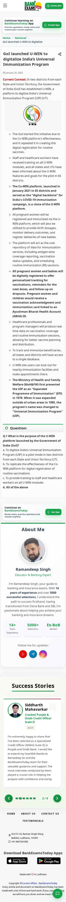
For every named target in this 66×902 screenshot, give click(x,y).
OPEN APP (56, 5)
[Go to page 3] (24, 798)
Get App (55, 512)
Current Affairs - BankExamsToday (39, 883)
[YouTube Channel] (23, 654)
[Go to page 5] (31, 798)
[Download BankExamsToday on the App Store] (17, 860)
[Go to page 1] (9, 798)
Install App (54, 25)
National (21, 38)
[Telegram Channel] (33, 654)
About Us (28, 813)
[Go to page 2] (20, 798)
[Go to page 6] (34, 798)
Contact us (50, 813)
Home (6, 38)
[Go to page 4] (27, 798)
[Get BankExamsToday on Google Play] (49, 860)
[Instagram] (43, 654)
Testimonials (33, 820)
